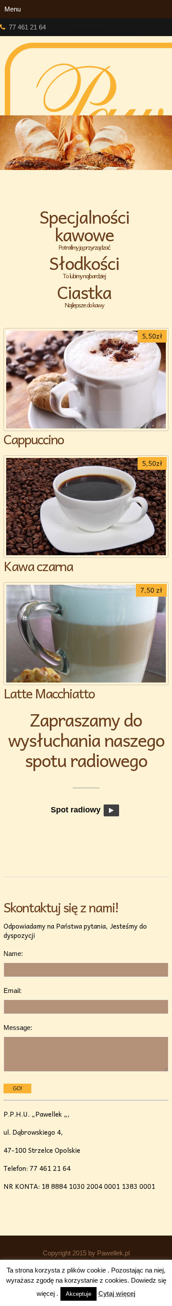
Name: (13, 953)
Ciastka (84, 295)
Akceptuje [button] (78, 1294)
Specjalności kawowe (84, 229)
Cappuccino (34, 439)
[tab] (86, 229)
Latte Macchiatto (49, 693)
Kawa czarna (38, 565)
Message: (18, 1027)
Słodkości (84, 266)
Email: (13, 990)
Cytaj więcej (116, 1293)
